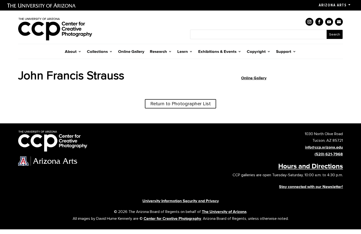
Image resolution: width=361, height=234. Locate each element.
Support (283, 52)
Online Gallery (131, 52)
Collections (97, 52)
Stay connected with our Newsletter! (311, 186)
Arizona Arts (333, 5)
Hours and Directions (310, 166)
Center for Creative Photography (172, 218)
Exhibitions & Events (217, 52)
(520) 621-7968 (329, 154)
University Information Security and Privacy (180, 201)
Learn (182, 52)
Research (158, 52)
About (71, 52)
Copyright (256, 52)
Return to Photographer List (180, 104)
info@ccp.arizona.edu (324, 147)
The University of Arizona (224, 211)
